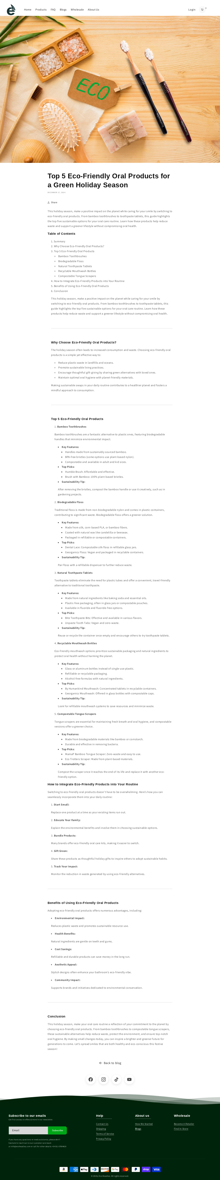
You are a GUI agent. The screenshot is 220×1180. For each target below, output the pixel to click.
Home (27, 9)
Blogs (63, 9)
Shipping (101, 1128)
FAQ (53, 9)
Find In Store (181, 1128)
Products (41, 9)
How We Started (144, 1123)
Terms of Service (105, 1133)
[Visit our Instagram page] (103, 1079)
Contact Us (102, 1123)
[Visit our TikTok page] (116, 1079)
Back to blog (112, 1063)
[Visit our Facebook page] (90, 1079)
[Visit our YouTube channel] (129, 1079)
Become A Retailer (184, 1123)
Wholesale (77, 9)
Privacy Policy (103, 1138)
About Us (93, 9)
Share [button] (54, 202)
